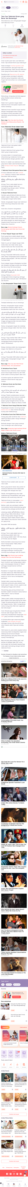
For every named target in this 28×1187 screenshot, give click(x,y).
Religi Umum (14, 7)
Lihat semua (23, 1027)
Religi (3, 7)
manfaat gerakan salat (17, 65)
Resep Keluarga (5, 1156)
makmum (23, 416)
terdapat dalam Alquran (12, 165)
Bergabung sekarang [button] (17, 91)
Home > (3, 11)
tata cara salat (17, 984)
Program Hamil (18, 1136)
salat (3, 984)
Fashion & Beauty (19, 1156)
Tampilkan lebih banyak (14, 1114)
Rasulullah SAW (15, 275)
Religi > (6, 11)
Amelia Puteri (17, 47)
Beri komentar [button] (16, 996)
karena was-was (6, 409)
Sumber (6, 650)
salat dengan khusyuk (14, 621)
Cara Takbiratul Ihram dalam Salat (10, 55)
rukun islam (8, 984)
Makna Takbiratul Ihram (8, 57)
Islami (8, 7)
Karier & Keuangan (6, 1136)
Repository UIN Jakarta (17, 74)
